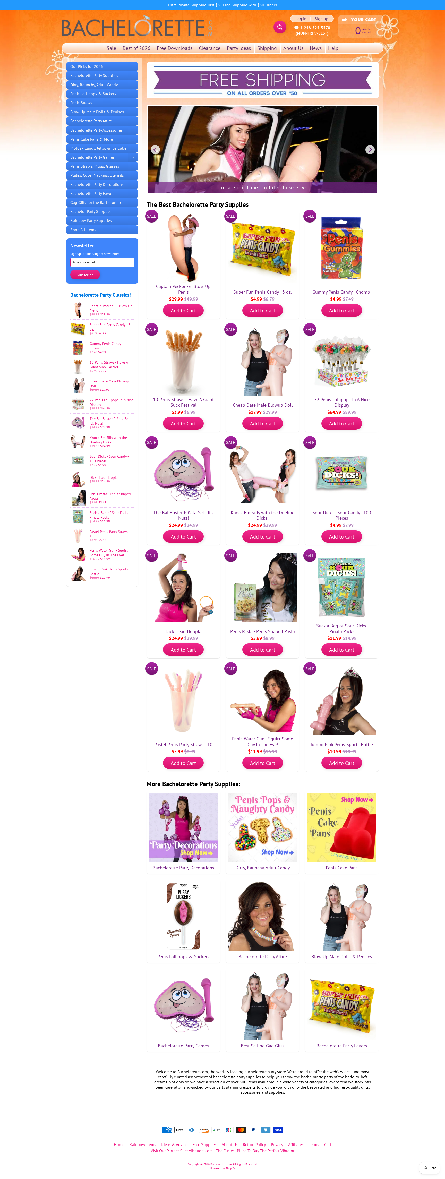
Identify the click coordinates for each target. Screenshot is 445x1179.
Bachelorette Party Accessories (96, 130)
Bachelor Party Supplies (91, 211)
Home (119, 1144)
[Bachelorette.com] (137, 25)
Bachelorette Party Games (104, 158)
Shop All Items (83, 229)
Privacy (277, 1144)
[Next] (370, 149)
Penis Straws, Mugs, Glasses (94, 166)
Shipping (267, 48)
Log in (301, 18)
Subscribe (85, 274)
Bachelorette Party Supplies (94, 75)
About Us (293, 48)
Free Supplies (205, 1144)
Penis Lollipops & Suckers (93, 93)
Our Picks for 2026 (86, 66)
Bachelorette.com (221, 1164)
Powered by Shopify (222, 1168)
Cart (327, 1144)
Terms (314, 1144)
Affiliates (296, 1144)
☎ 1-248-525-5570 (312, 27)
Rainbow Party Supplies (91, 220)
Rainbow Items (143, 1144)
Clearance (209, 48)
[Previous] (155, 149)
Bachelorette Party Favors (92, 193)
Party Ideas (239, 48)
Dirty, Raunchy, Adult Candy (94, 84)
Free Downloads (174, 48)
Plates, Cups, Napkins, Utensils (97, 175)
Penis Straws (81, 102)
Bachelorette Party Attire (91, 120)
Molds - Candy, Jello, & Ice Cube (98, 148)
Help (333, 48)
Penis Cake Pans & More (91, 139)
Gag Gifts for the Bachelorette (96, 202)
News (316, 48)
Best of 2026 (136, 48)
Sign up (321, 18)
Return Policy (254, 1144)
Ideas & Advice (174, 1144)
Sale (111, 48)
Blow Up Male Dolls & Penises (97, 111)
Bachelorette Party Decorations (97, 184)
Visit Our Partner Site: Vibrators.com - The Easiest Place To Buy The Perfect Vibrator (222, 1150)
